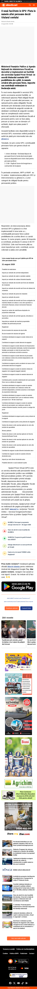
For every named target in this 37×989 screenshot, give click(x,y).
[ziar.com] (24, 834)
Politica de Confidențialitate (25, 949)
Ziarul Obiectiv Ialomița (13, 1)
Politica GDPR (14, 953)
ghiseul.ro (5, 139)
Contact (31, 953)
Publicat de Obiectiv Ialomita (7, 21)
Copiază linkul (26, 608)
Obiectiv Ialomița (13, 567)
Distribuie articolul (12, 608)
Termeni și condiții (9, 949)
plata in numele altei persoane (10, 601)
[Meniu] (34, 5)
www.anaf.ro (14, 509)
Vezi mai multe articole (18, 938)
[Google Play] (27, 983)
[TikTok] (22, 983)
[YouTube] (18, 983)
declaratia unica (26, 598)
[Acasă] (3, 5)
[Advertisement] (18, 45)
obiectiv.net (11, 5)
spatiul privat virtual (21, 601)
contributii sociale (18, 598)
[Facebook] (10, 983)
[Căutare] (30, 5)
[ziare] (12, 834)
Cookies (5, 953)
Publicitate (23, 953)
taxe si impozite (29, 601)
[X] (14, 983)
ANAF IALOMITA (10, 598)
